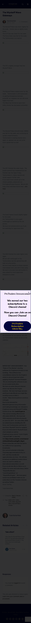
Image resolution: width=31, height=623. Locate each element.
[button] (28, 292)
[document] (15, 311)
